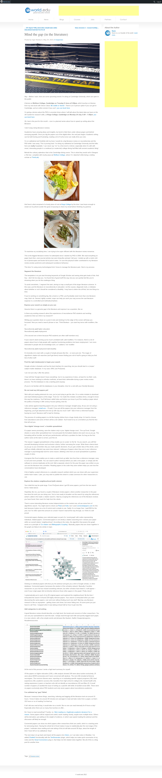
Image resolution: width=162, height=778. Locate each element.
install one (42, 408)
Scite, (67, 506)
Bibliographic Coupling (59, 524)
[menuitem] (154, 2)
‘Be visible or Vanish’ (57, 105)
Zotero (66, 735)
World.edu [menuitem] (6, 2)
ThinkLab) (35, 157)
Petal (60, 506)
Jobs (92, 19)
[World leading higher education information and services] (37, 10)
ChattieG (32, 737)
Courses (77, 19)
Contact (123, 19)
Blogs (62, 19)
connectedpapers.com (84, 506)
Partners (108, 19)
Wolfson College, (60, 155)
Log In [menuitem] (159, 2)
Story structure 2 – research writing (87, 28)
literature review (35, 756)
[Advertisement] (99, 11)
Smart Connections (41, 740)
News (46, 19)
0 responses (58, 40)
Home (30, 19)
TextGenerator (55, 737)
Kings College (66, 204)
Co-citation (45, 524)
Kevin (114, 31)
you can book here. (63, 108)
